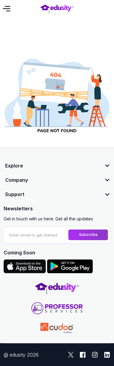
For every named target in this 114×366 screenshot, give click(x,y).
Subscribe (88, 234)
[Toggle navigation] (6, 8)
